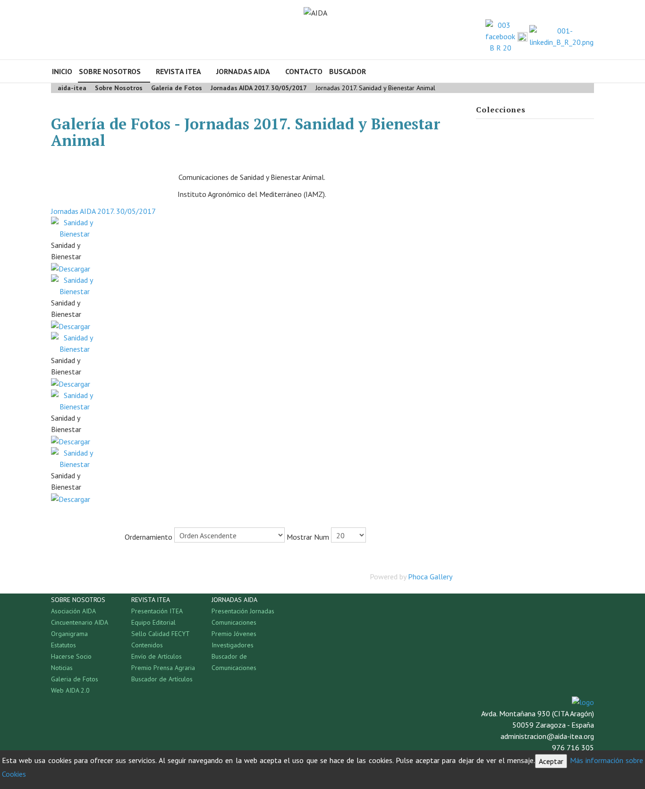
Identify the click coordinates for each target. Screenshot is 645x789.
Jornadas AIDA (243, 71)
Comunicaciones (234, 622)
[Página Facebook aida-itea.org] (500, 35)
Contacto (303, 71)
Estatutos (63, 645)
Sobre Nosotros (110, 71)
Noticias (62, 667)
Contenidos (147, 645)
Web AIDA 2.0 (70, 690)
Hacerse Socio (71, 656)
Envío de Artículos (156, 656)
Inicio (62, 71)
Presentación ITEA (157, 611)
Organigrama (69, 633)
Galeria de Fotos (74, 679)
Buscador (347, 71)
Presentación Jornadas (243, 611)
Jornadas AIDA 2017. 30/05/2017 (103, 211)
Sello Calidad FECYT (160, 633)
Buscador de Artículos (162, 679)
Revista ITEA (178, 71)
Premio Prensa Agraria (163, 667)
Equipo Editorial (153, 622)
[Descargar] (70, 267)
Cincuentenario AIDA (79, 622)
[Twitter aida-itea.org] (522, 36)
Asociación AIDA (73, 611)
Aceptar (551, 761)
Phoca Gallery (430, 576)
